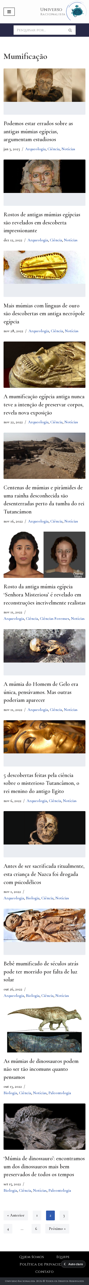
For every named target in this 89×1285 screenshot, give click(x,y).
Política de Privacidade (44, 1264)
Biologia (32, 898)
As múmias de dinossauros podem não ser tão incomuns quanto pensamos (41, 1069)
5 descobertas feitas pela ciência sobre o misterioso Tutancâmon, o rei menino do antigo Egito (41, 783)
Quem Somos (31, 1256)
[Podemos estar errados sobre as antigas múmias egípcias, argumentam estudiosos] (44, 85)
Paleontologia (59, 1092)
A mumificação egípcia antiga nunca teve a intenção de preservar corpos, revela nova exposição (44, 404)
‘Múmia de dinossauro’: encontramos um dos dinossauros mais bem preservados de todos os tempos (44, 1166)
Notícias (68, 148)
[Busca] (70, 30)
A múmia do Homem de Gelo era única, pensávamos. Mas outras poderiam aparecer (41, 692)
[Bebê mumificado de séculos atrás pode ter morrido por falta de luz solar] (44, 925)
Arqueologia (35, 148)
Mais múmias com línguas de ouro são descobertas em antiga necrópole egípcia (44, 313)
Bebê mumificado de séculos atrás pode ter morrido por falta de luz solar (41, 971)
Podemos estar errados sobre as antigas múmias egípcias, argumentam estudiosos (38, 131)
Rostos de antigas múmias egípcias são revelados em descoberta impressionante (42, 222)
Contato (44, 1271)
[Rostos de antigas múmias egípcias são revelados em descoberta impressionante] (44, 176)
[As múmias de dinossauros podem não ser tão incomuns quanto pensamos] (44, 1033)
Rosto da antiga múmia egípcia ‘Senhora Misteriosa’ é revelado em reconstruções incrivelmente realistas (44, 594)
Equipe (63, 1256)
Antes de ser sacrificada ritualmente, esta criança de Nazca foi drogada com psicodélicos (44, 874)
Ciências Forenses (54, 618)
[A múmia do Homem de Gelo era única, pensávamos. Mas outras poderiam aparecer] (44, 646)
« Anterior (15, 1215)
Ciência (53, 148)
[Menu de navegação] (9, 12)
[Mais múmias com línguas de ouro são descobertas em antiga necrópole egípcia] (44, 267)
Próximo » (57, 1228)
